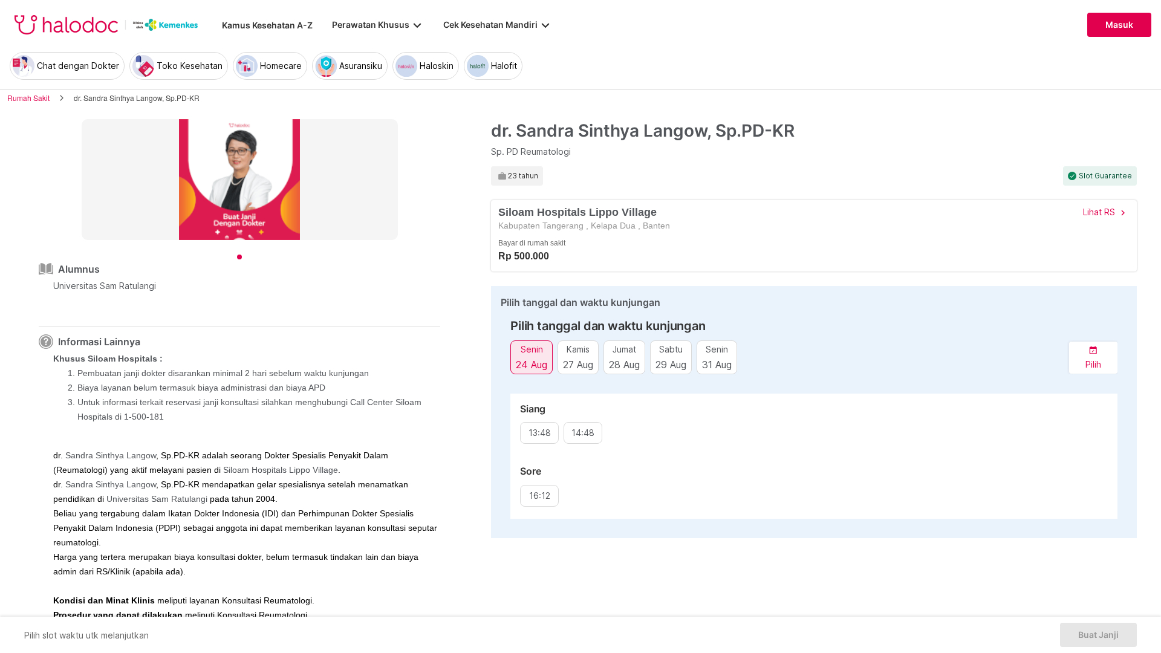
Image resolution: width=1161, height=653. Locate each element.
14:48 (582, 433)
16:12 (539, 496)
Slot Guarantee (1105, 176)
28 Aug (624, 364)
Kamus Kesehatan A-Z (267, 25)
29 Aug (670, 364)
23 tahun (523, 176)
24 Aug (531, 364)
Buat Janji (1098, 635)
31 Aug (717, 364)
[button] (1093, 358)
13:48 (539, 433)
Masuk (1119, 25)
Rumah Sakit (28, 98)
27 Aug (578, 364)
